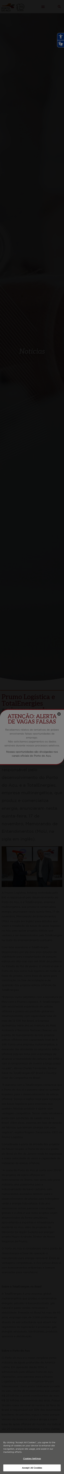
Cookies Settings (32, 1458)
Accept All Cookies (32, 1468)
